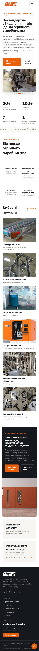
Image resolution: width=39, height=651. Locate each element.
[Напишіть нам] (34, 646)
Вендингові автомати (11, 608)
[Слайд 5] (24, 93)
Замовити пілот (27, 468)
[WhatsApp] (9, 629)
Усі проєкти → (31, 209)
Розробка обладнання (11, 602)
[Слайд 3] (19, 93)
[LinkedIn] (19, 592)
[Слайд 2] (16, 93)
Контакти (6, 615)
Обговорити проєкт (11, 62)
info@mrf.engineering (14, 624)
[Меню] (31, 4)
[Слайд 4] (22, 93)
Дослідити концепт (12, 468)
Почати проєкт (11, 635)
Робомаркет (7, 605)
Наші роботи (28, 62)
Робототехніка (8, 612)
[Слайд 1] (14, 93)
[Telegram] (14, 629)
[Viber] (4, 629)
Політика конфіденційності (12, 648)
